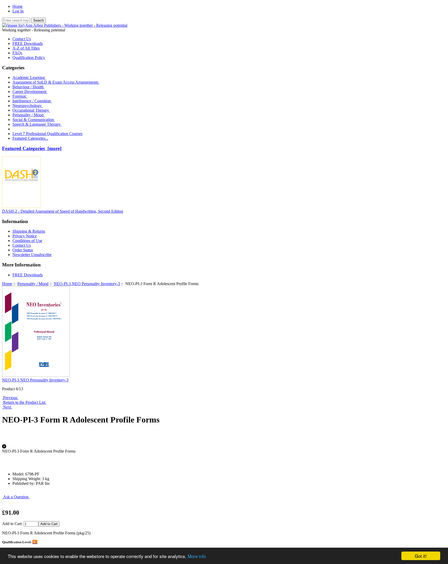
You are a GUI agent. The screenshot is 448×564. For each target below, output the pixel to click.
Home (17, 6)
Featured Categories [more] (31, 148)
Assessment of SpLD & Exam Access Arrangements (55, 82)
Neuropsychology (27, 105)
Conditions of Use (27, 240)
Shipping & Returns (28, 231)
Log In (18, 11)
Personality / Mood (32, 283)
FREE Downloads (27, 43)
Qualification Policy (28, 57)
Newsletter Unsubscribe (32, 254)
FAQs (17, 53)
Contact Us (21, 39)
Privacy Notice (24, 236)
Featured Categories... (30, 138)
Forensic (19, 96)
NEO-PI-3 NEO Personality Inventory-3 (87, 283)
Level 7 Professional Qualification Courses (47, 133)
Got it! (421, 556)
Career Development (29, 91)
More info (197, 556)
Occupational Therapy (31, 110)
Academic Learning (29, 77)
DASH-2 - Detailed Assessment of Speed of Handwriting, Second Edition (62, 211)
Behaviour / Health (28, 87)
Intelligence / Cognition (32, 101)
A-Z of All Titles (26, 48)
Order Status (22, 250)
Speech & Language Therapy (37, 124)
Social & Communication (33, 119)
